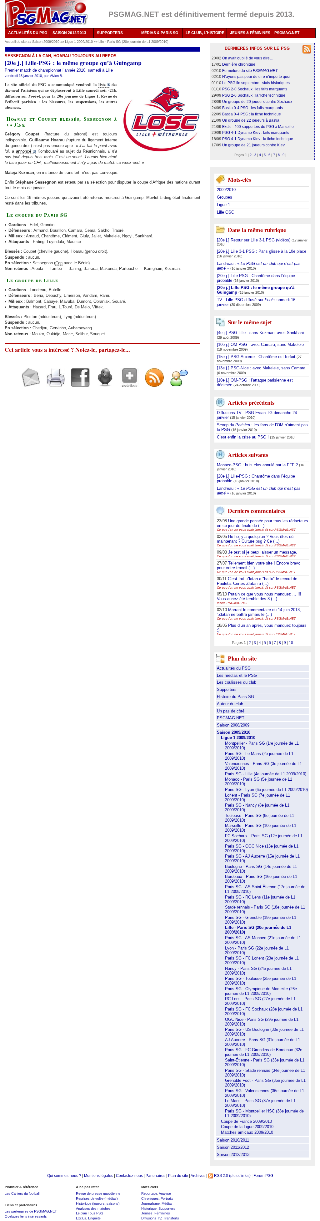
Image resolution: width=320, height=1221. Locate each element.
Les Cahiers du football (22, 1193)
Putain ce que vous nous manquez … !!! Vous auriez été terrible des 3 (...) (259, 596)
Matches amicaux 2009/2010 (247, 1132)
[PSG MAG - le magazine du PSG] (46, 14)
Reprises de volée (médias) (97, 1198)
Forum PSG (263, 1175)
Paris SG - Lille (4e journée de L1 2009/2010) (265, 774)
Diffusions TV (151, 1218)
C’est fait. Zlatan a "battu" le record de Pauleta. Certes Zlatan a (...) (257, 581)
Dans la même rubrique (257, 229)
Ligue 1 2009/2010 (79, 41)
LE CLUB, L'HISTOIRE (205, 33)
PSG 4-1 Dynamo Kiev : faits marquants (255, 132)
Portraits (167, 1198)
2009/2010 (226, 189)
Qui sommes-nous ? (64, 1175)
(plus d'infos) (240, 1175)
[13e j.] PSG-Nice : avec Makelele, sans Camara (261, 368)
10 (291, 643)
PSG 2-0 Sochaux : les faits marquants (254, 89)
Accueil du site (16, 41)
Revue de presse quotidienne (98, 1193)
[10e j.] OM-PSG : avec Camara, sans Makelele (260, 344)
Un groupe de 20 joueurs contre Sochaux (257, 101)
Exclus (81, 1218)
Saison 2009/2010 (46, 41)
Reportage (149, 1193)
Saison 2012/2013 (233, 1154)
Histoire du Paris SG (235, 696)
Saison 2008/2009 (233, 725)
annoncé (23, 151)
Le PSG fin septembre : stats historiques (256, 83)
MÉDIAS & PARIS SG (159, 33)
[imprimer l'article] (53, 383)
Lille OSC (225, 212)
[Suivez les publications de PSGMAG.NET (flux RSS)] (152, 383)
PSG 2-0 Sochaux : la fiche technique (253, 95)
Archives (198, 1175)
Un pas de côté (230, 711)
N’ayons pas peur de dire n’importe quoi (256, 76)
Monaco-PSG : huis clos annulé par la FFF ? (258, 465)
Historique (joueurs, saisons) (98, 1203)
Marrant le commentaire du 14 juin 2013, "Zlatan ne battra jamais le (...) (259, 612)
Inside (232, 603)
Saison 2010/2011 (233, 1140)
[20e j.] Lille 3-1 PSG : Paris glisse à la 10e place (261, 251)
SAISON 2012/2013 (69, 33)
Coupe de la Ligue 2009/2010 (247, 1126)
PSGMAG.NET (286, 33)
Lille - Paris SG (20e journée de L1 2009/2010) (133, 41)
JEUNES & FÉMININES (250, 33)
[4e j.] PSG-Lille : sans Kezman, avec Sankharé (260, 332)
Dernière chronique (238, 64)
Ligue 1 (223, 204)
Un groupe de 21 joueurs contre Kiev (253, 145)
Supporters (227, 689)
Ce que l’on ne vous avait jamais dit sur (256, 529)
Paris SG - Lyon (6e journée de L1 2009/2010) (266, 789)
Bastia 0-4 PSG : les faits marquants (252, 108)
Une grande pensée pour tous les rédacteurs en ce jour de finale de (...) (262, 523)
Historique (149, 1208)
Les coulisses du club (236, 682)
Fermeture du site (250, 70)
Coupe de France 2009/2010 (246, 1121)
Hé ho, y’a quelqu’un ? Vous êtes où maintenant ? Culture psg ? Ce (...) (255, 539)
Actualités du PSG (234, 668)
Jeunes (146, 1213)
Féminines (162, 1213)
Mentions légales (98, 1175)
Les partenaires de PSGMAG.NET (31, 1211)
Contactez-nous (129, 1175)
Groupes (224, 197)
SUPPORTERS (110, 33)
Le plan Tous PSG (89, 1213)
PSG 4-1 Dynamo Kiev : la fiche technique (257, 139)
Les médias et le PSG (237, 675)
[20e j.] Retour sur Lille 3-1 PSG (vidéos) (254, 240)
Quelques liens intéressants (26, 1216)
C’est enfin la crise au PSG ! (243, 437)
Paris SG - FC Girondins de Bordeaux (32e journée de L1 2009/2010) (263, 1052)
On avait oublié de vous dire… (247, 58)
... (288, 155)
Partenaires (155, 1175)
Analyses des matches (93, 1208)
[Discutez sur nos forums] (176, 383)
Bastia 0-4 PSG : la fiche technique (251, 114)
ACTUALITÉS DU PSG (27, 33)
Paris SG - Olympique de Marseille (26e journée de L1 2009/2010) (261, 991)
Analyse (165, 1193)
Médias (167, 1203)
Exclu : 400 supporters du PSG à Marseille (258, 126)
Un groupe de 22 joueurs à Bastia (250, 120)
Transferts (171, 1218)
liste (102, 84)
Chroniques (150, 1198)
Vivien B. (56, 76)
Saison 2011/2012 (233, 1147)
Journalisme (150, 1203)
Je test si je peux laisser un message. (262, 552)
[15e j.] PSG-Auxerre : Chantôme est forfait (257, 356)
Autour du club (230, 704)
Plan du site (178, 1175)
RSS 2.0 (220, 1175)
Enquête (94, 1218)
